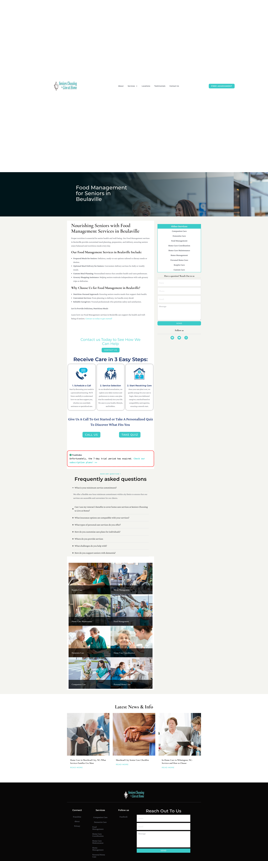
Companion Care (79, 684)
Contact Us (174, 86)
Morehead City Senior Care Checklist (132, 760)
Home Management (122, 590)
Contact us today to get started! (98, 318)
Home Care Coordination (124, 653)
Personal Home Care (122, 684)
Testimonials (159, 86)
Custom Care (179, 270)
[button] (129, 435)
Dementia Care (78, 653)
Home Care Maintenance (82, 621)
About (121, 86)
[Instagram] (186, 337)
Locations (146, 86)
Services (131, 86)
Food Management (121, 621)
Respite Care (77, 590)
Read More (76, 768)
